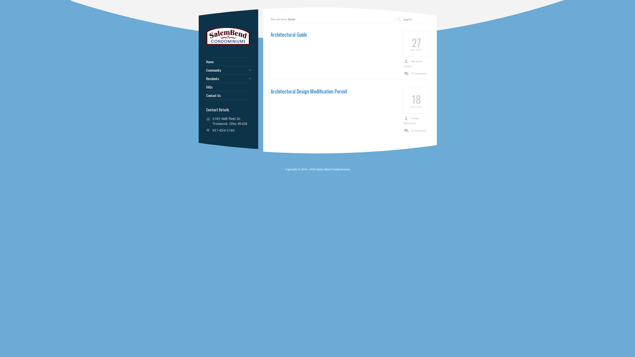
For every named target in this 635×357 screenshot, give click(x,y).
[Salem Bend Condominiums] (228, 45)
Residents (212, 78)
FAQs (209, 87)
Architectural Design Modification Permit (309, 91)
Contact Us (213, 95)
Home (291, 19)
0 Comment (419, 73)
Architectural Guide (289, 34)
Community (213, 70)
